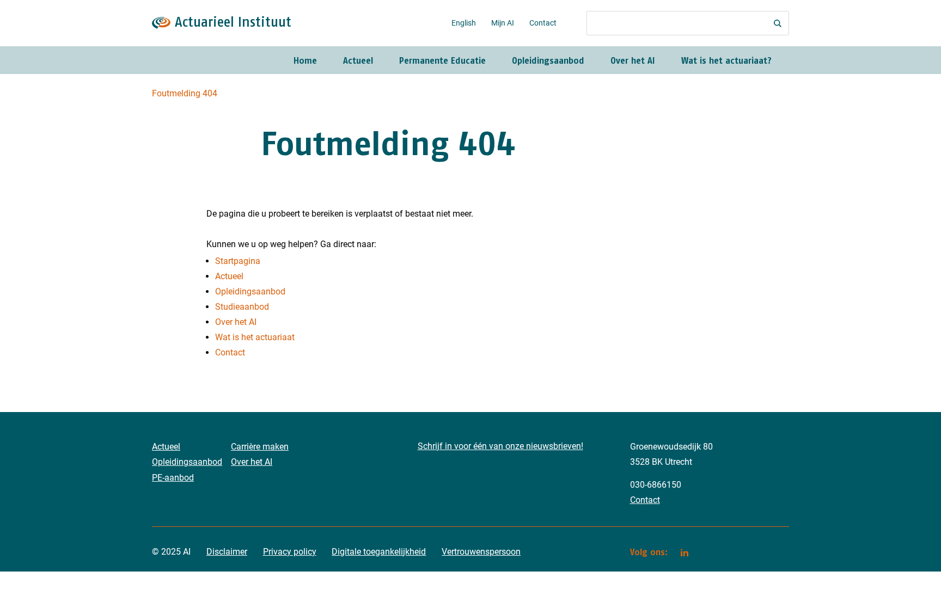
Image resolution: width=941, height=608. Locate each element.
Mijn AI (502, 23)
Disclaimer (226, 551)
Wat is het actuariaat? (726, 60)
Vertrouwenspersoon (481, 551)
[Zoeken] (777, 23)
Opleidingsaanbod (548, 60)
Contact (543, 23)
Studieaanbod (242, 307)
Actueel (358, 60)
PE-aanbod (173, 477)
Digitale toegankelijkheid (379, 551)
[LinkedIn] (684, 552)
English (463, 23)
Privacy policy (289, 551)
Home (305, 60)
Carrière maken (260, 446)
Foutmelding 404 (184, 93)
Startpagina (237, 261)
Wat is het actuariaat (255, 337)
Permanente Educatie (442, 60)
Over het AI (632, 60)
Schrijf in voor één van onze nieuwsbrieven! (500, 446)
